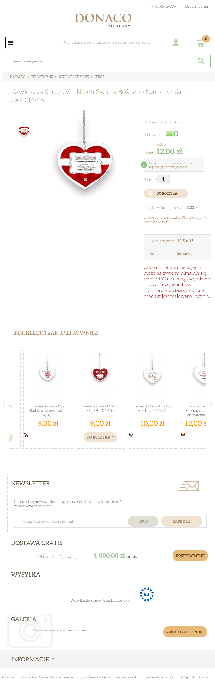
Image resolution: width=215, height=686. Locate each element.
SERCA (99, 77)
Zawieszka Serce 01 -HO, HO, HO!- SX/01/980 (100, 408)
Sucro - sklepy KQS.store (188, 677)
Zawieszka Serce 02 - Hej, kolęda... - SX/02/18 (152, 408)
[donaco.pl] (107, 21)
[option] (85, 168)
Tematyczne (41, 77)
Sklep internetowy (118, 677)
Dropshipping (196, 6)
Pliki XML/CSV (163, 6)
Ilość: (148, 179)
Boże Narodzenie (73, 77)
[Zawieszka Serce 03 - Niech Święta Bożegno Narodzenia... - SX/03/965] (85, 168)
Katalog (17, 77)
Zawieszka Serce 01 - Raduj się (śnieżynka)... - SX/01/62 (48, 410)
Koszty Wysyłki (190, 556)
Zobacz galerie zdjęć (185, 632)
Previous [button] (4, 403)
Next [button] (211, 403)
